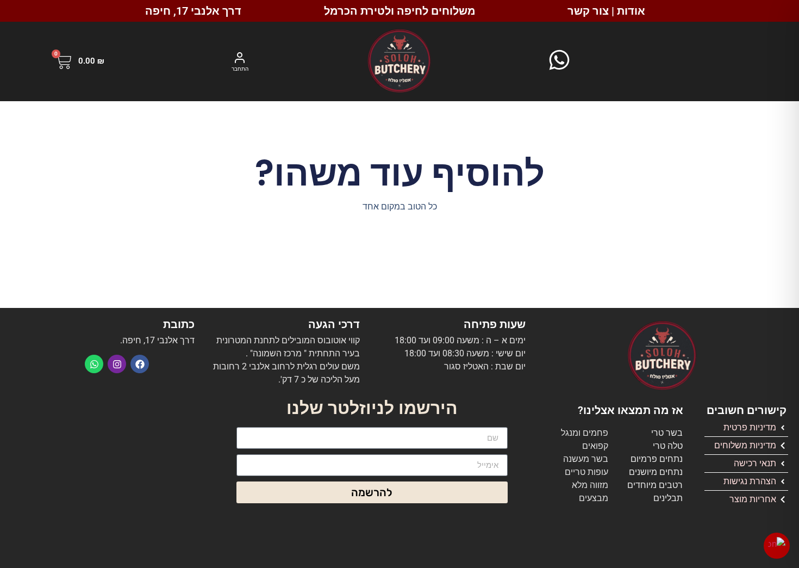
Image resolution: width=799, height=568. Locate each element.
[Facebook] (139, 364)
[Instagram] (117, 364)
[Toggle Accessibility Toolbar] (777, 546)
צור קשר (588, 10)
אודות (631, 10)
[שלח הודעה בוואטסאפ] (559, 59)
